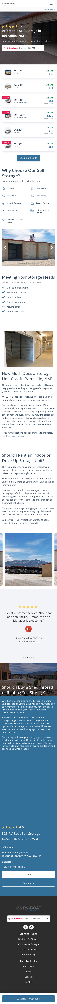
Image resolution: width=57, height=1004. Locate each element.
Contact (28, 976)
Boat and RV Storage (28, 939)
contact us (18, 436)
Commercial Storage (28, 944)
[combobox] (23, 48)
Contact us (28, 883)
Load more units (28, 157)
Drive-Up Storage (28, 949)
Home (28, 971)
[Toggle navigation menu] (52, 3)
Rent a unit (50, 9)
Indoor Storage (28, 954)
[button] (20, 263)
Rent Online (28, 966)
